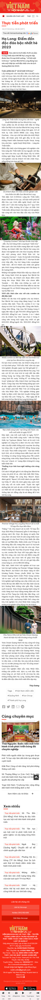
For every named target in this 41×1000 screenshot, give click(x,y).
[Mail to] (17, 707)
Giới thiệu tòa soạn (20, 918)
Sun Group (27, 695)
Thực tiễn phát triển (20, 23)
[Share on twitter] (8, 707)
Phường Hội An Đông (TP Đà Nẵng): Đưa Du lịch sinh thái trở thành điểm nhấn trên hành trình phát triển (19, 861)
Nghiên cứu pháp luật (15, 16)
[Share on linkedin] (13, 707)
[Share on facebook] (4, 707)
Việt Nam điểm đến (25, 691)
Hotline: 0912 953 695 (20, 913)
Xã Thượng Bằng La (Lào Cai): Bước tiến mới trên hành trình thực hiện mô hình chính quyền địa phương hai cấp (20, 777)
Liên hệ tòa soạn (20, 907)
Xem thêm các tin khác (18, 794)
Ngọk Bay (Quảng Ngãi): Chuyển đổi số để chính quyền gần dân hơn (19, 847)
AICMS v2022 (20, 983)
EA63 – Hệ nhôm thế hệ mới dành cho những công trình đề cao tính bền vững (19, 888)
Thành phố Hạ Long (17, 700)
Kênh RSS (20, 977)
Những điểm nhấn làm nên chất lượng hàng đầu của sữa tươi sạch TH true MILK (19, 875)
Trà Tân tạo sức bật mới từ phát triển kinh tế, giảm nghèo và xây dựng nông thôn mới (19, 833)
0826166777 (28, 962)
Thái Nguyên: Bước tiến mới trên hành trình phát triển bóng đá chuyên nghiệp (20, 746)
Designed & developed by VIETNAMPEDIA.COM (20, 981)
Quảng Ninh (14, 695)
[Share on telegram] (22, 707)
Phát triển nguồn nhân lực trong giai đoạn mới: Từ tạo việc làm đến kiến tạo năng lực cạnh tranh (20, 758)
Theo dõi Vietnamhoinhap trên (14, 33)
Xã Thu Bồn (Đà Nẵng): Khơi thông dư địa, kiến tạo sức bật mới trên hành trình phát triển (19, 817)
